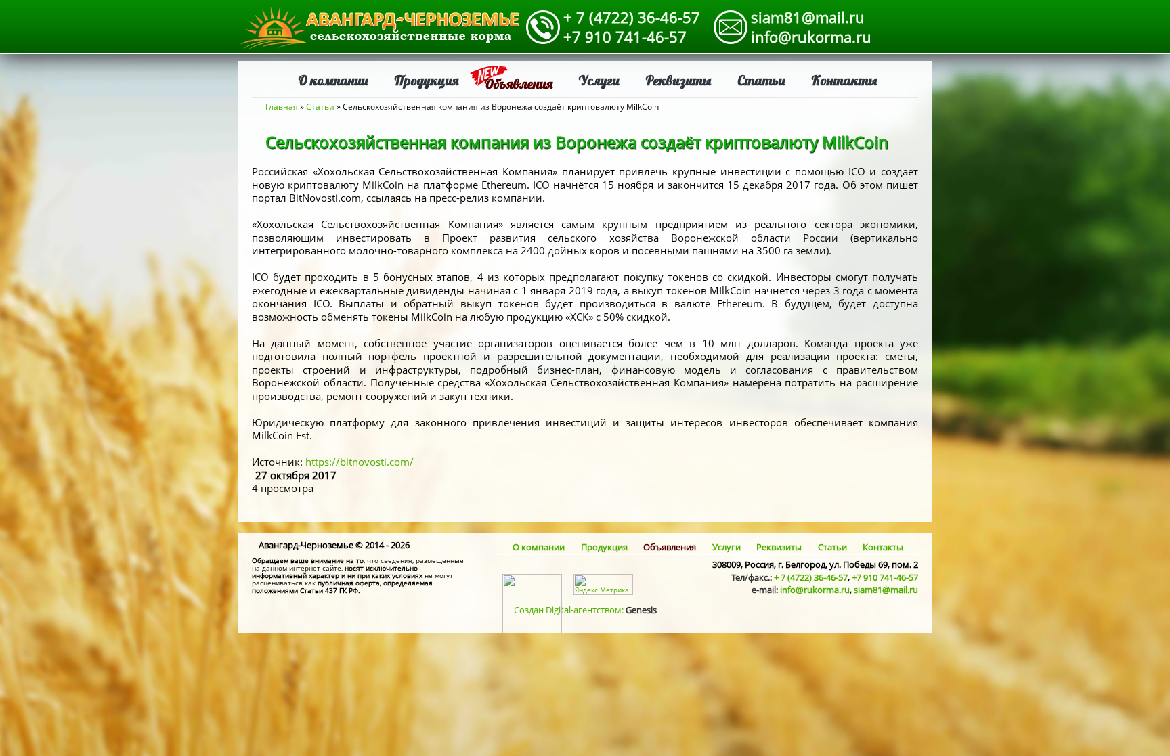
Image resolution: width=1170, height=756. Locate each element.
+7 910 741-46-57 (625, 36)
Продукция (426, 80)
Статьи (761, 80)
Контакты (844, 80)
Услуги (599, 80)
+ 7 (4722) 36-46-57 (631, 17)
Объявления (518, 83)
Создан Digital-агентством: (585, 610)
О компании (333, 80)
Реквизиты (678, 80)
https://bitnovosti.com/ (359, 461)
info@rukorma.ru (811, 36)
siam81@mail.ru (808, 17)
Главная (281, 106)
